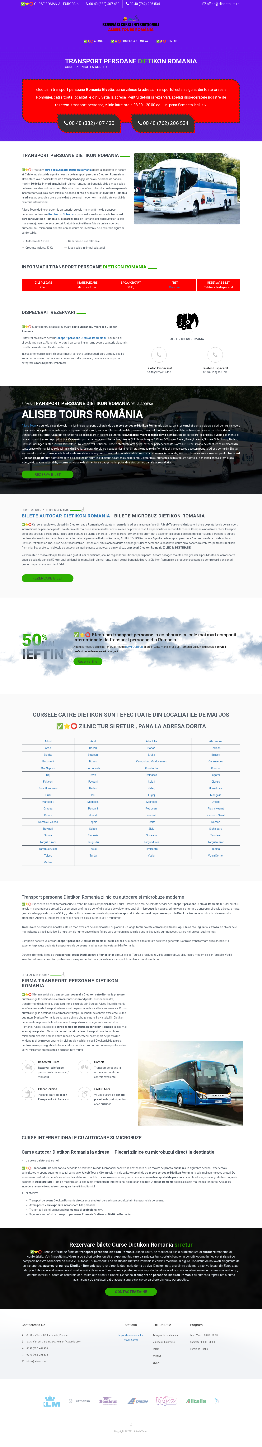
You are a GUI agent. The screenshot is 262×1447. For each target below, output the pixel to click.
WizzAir (157, 1356)
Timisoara (151, 848)
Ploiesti (93, 815)
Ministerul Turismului (164, 1342)
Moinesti (151, 801)
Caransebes (215, 761)
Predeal (151, 815)
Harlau (93, 788)
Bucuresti (48, 761)
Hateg (151, 788)
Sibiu (151, 828)
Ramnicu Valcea (48, 822)
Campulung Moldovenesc (151, 761)
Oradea (48, 808)
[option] (48, 1401)
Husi (48, 795)
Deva (93, 774)
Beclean (216, 748)
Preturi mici (102, 1089)
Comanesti (93, 768)
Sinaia (48, 835)
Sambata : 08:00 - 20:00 (202, 1342)
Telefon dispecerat (159, 368)
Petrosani (151, 808)
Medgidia (93, 801)
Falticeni (48, 781)
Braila (151, 754)
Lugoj (151, 795)
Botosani (93, 754)
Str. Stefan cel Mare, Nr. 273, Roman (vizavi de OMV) (54, 1341)
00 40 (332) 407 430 (91, 123)
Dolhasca (151, 774)
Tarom (156, 1349)
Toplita (216, 848)
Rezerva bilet (87, 661)
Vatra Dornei (215, 855)
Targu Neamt (216, 842)
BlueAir (156, 1362)
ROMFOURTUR (134, 646)
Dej (48, 774)
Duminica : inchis (199, 1349)
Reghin (93, 822)
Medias (48, 862)
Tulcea (48, 855)
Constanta (151, 768)
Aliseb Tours (29, 425)
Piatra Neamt (216, 808)
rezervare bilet (47, 578)
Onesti (216, 801)
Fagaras (216, 774)
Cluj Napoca (48, 768)
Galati (151, 781)
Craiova (215, 768)
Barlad (151, 748)
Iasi (93, 795)
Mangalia (215, 795)
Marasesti (48, 801)
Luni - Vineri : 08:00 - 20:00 (204, 1335)
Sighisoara (215, 828)
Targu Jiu (93, 842)
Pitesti (48, 815)
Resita (151, 822)
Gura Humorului (48, 788)
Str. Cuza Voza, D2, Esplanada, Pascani (47, 1335)
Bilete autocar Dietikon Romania (66, 516)
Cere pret (174, 287)
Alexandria (215, 741)
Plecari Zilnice (47, 1089)
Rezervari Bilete (48, 1062)
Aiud (93, 741)
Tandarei (215, 835)
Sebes (93, 828)
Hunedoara (215, 788)
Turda (93, 855)
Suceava (151, 835)
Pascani (93, 808)
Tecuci (93, 848)
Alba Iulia (151, 741)
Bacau (93, 748)
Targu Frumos (48, 842)
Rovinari (48, 828)
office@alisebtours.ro (222, 4)
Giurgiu (216, 781)
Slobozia (93, 835)
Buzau (93, 761)
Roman (215, 822)
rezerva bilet (48, 474)
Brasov (216, 754)
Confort (99, 1062)
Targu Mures (151, 842)
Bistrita (48, 754)
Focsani (93, 781)
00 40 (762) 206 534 (165, 123)
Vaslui (151, 855)
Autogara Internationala (165, 1335)
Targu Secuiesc (48, 848)
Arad (48, 748)
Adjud (48, 741)
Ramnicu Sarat (216, 815)
